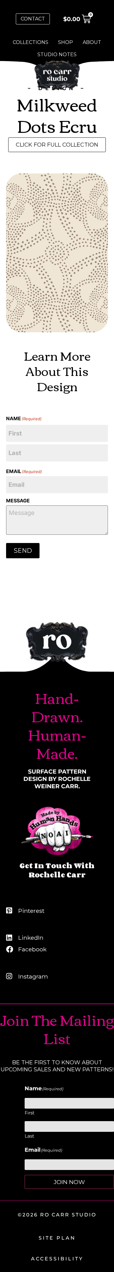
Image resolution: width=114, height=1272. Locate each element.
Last (29, 1136)
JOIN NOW (69, 1182)
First (29, 1113)
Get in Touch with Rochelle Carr (57, 870)
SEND (23, 550)
